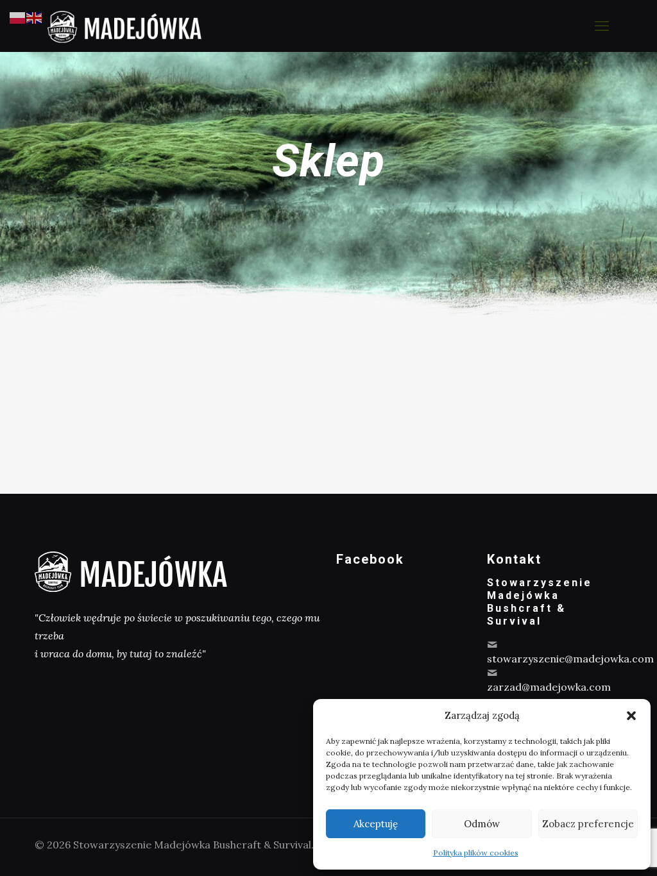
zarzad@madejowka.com (549, 686)
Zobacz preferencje (588, 824)
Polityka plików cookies (475, 852)
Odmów (482, 824)
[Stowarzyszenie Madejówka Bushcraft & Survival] (124, 25)
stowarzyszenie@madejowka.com (570, 658)
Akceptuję (376, 824)
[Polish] (18, 16)
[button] (631, 715)
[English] (34, 16)
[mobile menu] (602, 26)
